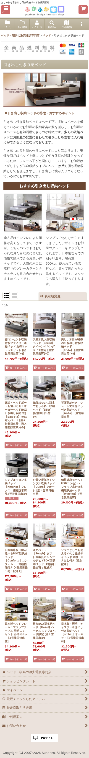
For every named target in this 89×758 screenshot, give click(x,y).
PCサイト (47, 738)
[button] (5, 9)
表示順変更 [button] (52, 296)
